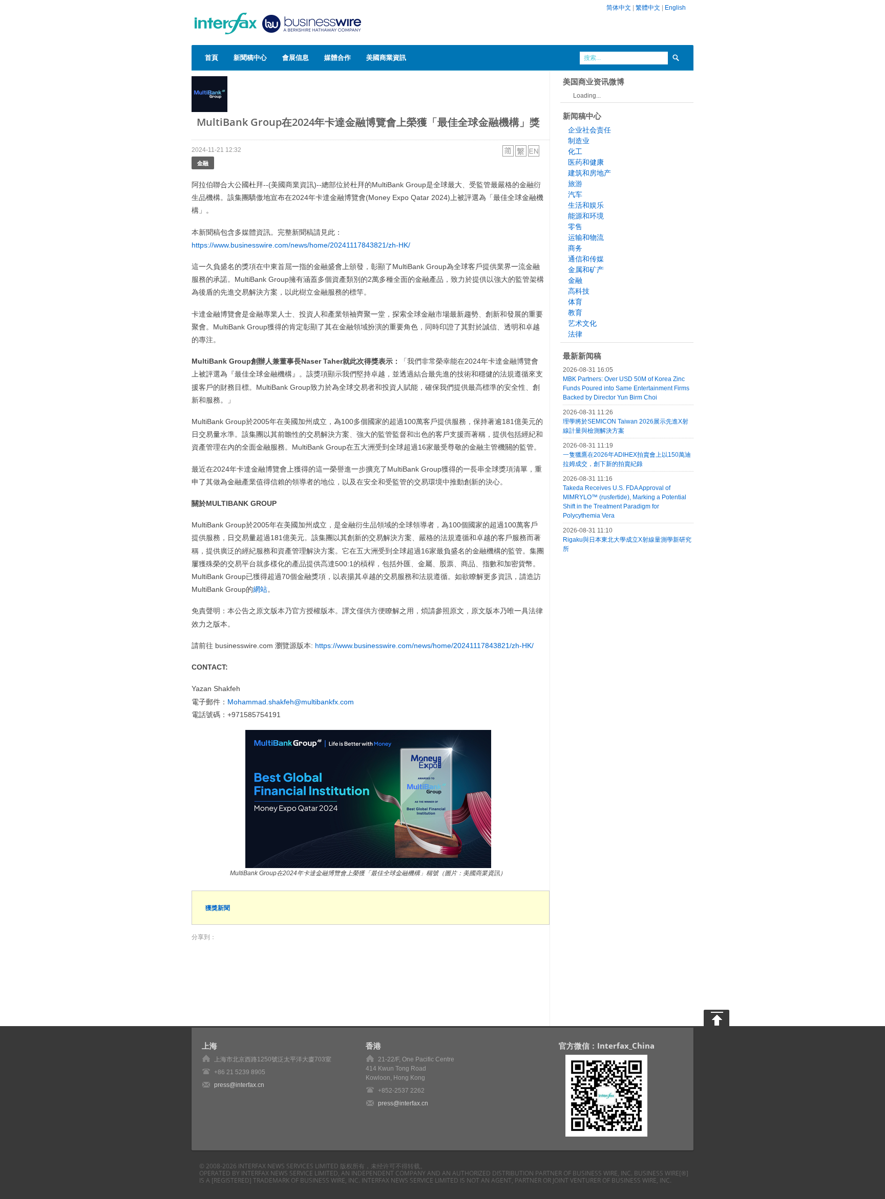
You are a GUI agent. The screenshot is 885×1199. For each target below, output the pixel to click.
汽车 (575, 194)
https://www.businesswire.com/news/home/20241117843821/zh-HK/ (301, 245)
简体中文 (618, 7)
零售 (575, 227)
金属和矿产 (586, 269)
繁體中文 (648, 7)
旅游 (575, 184)
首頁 (211, 57)
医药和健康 (586, 162)
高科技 (578, 291)
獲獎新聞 (217, 907)
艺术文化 (582, 323)
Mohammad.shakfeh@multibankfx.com (290, 702)
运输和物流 (586, 237)
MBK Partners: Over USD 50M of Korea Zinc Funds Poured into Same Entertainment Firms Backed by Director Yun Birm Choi (626, 388)
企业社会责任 (589, 130)
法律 (575, 334)
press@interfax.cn (239, 1085)
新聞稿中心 (250, 57)
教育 (575, 312)
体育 (575, 302)
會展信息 (295, 57)
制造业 (578, 141)
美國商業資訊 (386, 57)
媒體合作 (337, 57)
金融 (202, 163)
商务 (575, 248)
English (675, 7)
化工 (575, 151)
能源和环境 (586, 216)
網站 (260, 589)
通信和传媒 (586, 259)
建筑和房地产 (589, 173)
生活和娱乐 (586, 205)
